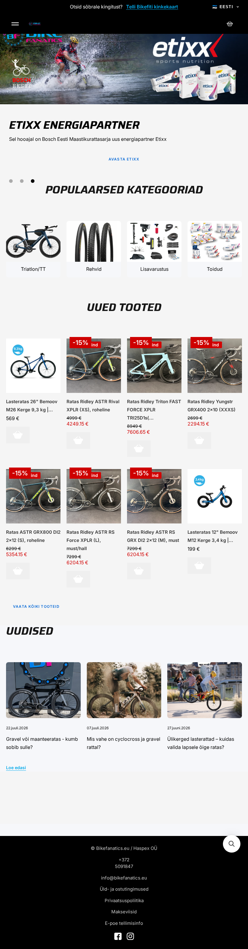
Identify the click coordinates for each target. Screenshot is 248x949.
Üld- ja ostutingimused (124, 889)
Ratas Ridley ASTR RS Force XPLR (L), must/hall (91, 540)
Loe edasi (16, 767)
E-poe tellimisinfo (124, 923)
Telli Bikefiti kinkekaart (152, 7)
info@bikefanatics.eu (124, 878)
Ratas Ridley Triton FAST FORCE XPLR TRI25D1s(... (154, 410)
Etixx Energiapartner (74, 125)
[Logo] (34, 24)
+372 (124, 860)
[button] (231, 844)
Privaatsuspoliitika (124, 900)
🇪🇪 (222, 7)
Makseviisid (124, 912)
